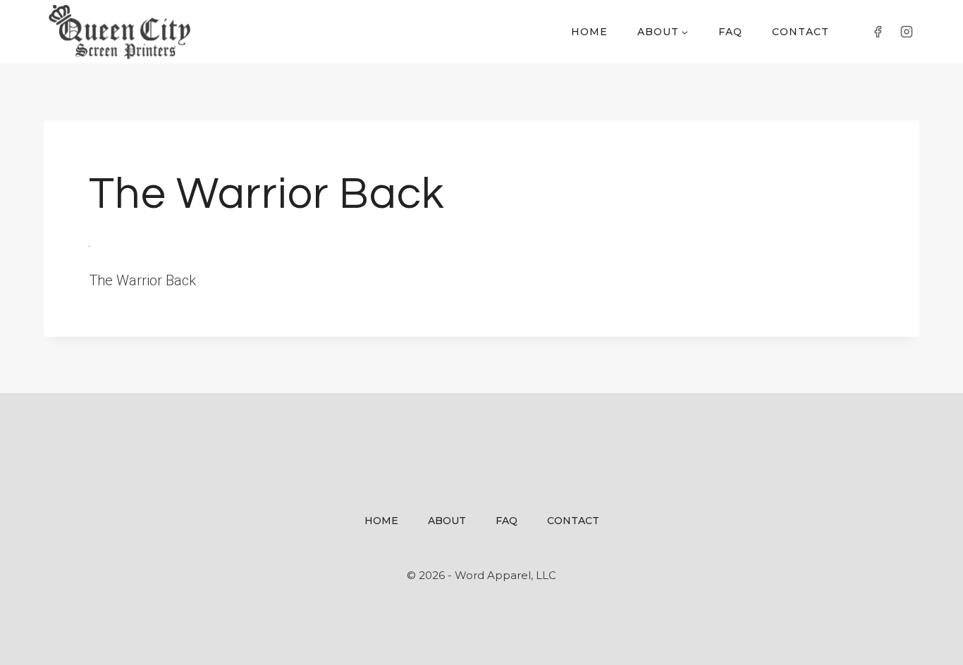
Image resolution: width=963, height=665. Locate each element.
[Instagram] (906, 31)
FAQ (730, 31)
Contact (800, 31)
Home (589, 31)
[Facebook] (877, 31)
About (447, 520)
